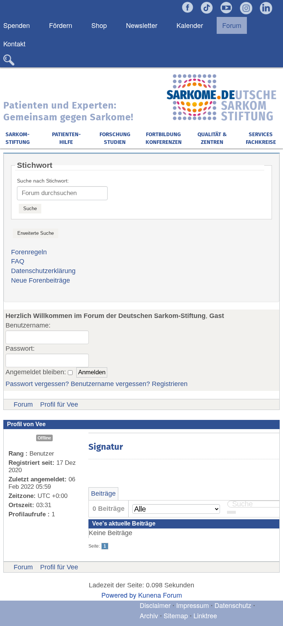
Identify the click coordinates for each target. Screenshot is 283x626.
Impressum (192, 605)
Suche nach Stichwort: (43, 181)
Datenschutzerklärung (43, 271)
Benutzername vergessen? (110, 384)
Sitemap (176, 615)
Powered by (118, 595)
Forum (23, 404)
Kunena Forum (160, 595)
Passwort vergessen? (37, 384)
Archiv (149, 615)
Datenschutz (233, 605)
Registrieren (170, 384)
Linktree (205, 615)
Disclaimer (155, 605)
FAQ (17, 261)
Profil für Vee (59, 404)
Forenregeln (29, 252)
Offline (44, 438)
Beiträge (103, 493)
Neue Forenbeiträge (40, 280)
